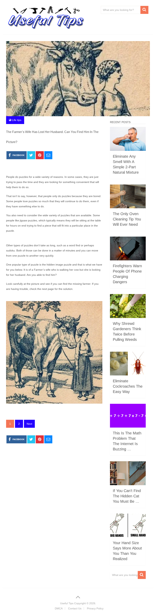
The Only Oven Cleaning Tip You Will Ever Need (127, 219)
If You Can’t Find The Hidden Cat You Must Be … (127, 496)
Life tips (16, 120)
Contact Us (74, 608)
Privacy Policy (95, 608)
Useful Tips (66, 603)
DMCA (59, 608)
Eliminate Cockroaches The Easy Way (127, 386)
